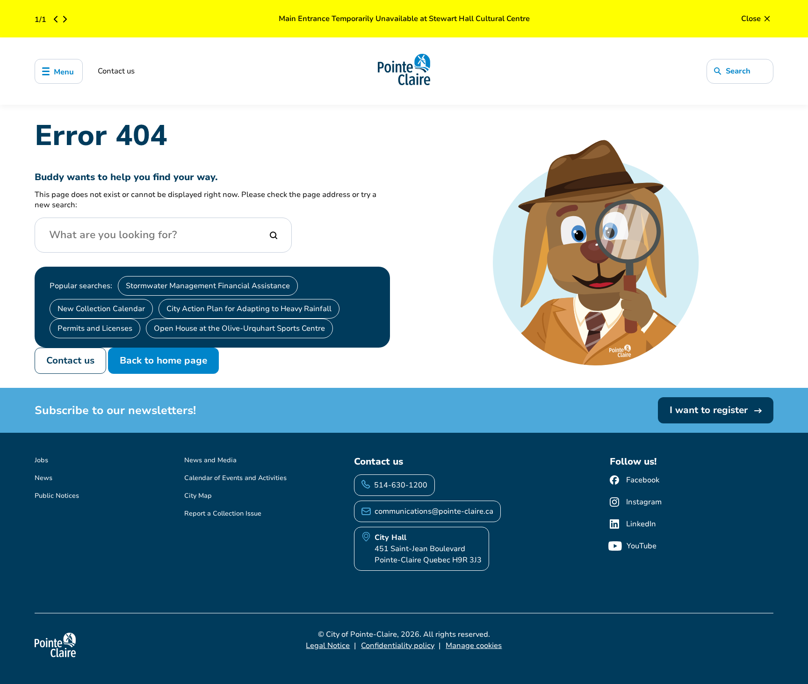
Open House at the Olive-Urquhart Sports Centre (239, 328)
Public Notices (57, 495)
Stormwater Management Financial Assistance (208, 286)
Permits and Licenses (95, 328)
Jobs (41, 460)
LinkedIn (641, 524)
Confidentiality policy (397, 645)
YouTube (641, 546)
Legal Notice (328, 645)
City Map (198, 495)
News (43, 477)
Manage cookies (474, 645)
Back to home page (163, 360)
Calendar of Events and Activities (235, 477)
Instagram (644, 502)
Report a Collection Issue (222, 513)
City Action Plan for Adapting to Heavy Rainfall (249, 309)
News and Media (210, 460)
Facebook (642, 480)
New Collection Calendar (101, 309)
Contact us (116, 71)
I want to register (710, 410)
